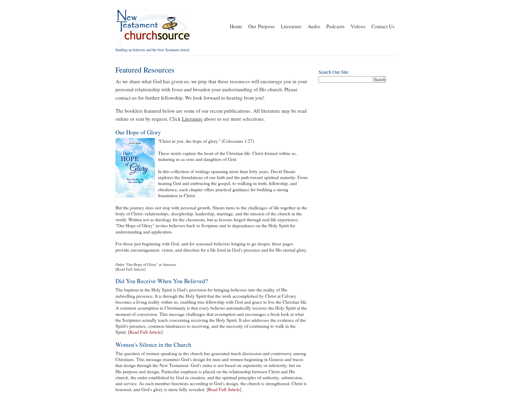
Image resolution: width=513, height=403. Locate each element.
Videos (358, 26)
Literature (291, 26)
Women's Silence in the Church (153, 345)
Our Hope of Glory (138, 132)
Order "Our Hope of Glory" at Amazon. (146, 264)
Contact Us (383, 26)
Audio (314, 26)
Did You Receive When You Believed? (161, 281)
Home (236, 26)
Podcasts (335, 26)
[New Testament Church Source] (152, 44)
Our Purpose (261, 26)
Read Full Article (130, 269)
